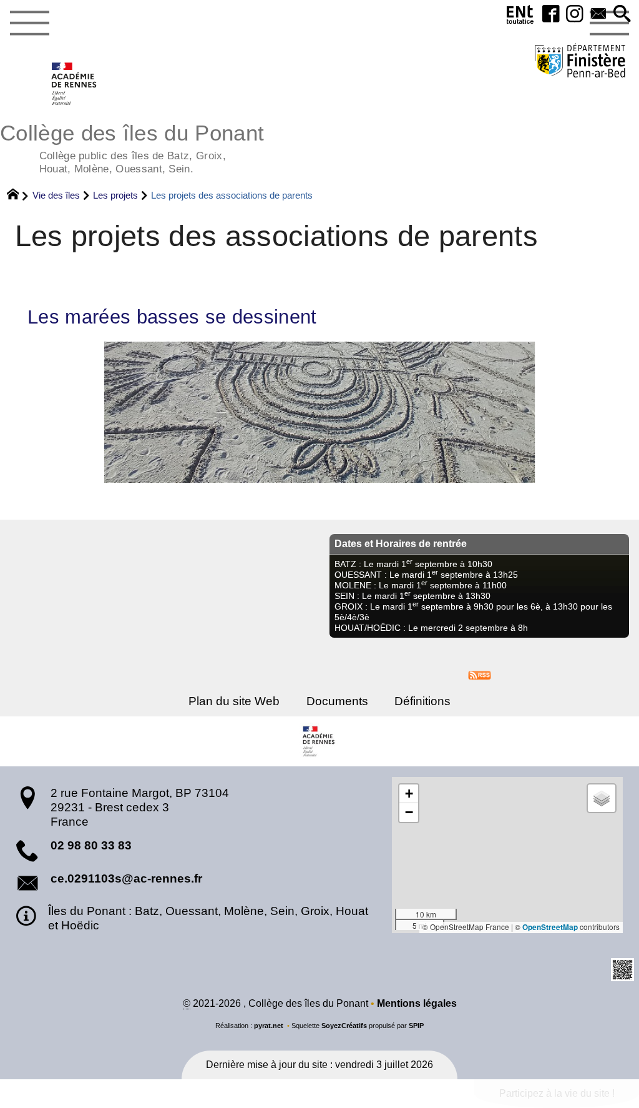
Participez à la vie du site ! (557, 1093)
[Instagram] (575, 14)
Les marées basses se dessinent (171, 317)
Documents (337, 701)
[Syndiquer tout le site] (479, 674)
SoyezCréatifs (344, 1025)
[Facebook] (551, 14)
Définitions (422, 701)
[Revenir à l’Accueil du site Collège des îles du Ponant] (74, 83)
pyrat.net (268, 1025)
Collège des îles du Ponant (132, 147)
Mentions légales (417, 1003)
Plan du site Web (234, 701)
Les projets (115, 195)
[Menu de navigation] (29, 23)
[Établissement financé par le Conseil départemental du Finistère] (580, 62)
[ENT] (520, 17)
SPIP (416, 1025)
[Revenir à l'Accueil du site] (18, 195)
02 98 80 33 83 (91, 845)
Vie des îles (56, 195)
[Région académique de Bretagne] (319, 741)
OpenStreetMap (550, 927)
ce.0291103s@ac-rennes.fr (126, 878)
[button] (622, 14)
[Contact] (598, 14)
